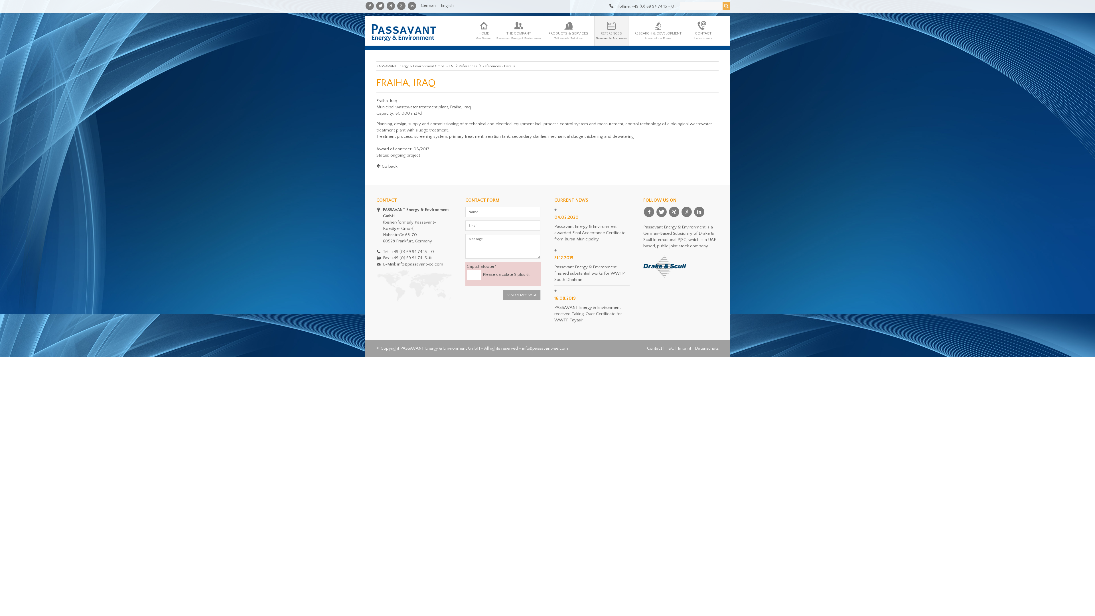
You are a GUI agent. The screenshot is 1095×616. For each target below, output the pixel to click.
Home (484, 35)
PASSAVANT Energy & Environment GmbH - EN (414, 66)
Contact (703, 35)
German (428, 5)
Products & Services (568, 35)
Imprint (684, 348)
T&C (670, 348)
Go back (390, 166)
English (447, 5)
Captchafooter (481, 266)
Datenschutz (707, 348)
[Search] (726, 6)
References (611, 35)
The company (518, 35)
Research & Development (658, 35)
